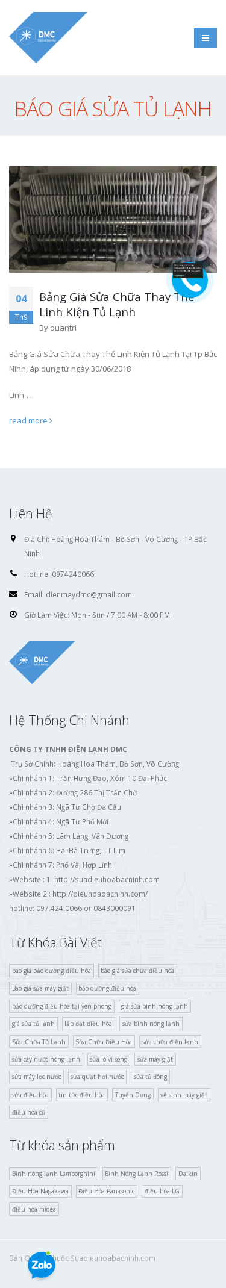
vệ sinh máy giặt (183, 1094)
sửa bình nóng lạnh (151, 1023)
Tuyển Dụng (133, 1094)
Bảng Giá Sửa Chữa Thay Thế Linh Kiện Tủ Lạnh (116, 304)
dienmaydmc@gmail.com (89, 594)
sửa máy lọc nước (36, 1076)
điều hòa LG (162, 1191)
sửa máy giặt (155, 1059)
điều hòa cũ (28, 1112)
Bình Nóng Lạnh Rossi (136, 1173)
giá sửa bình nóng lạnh (154, 1006)
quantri (63, 327)
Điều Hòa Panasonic (106, 1191)
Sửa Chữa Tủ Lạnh (39, 1042)
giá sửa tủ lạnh (33, 1023)
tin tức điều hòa (81, 1094)
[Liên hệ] (188, 269)
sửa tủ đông (150, 1076)
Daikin (188, 1173)
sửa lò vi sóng (108, 1059)
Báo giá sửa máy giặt (40, 988)
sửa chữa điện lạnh (170, 1042)
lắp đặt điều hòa (88, 1023)
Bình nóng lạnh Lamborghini (53, 1173)
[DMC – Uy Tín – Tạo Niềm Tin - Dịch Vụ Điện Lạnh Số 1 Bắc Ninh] (48, 37)
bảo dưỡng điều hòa (107, 988)
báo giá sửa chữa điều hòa (137, 970)
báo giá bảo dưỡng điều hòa (51, 970)
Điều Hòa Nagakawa (40, 1191)
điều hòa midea (34, 1209)
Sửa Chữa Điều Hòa (103, 1042)
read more (29, 420)
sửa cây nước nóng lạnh (46, 1059)
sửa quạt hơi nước (97, 1076)
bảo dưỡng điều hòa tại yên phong (61, 1006)
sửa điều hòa (30, 1094)
